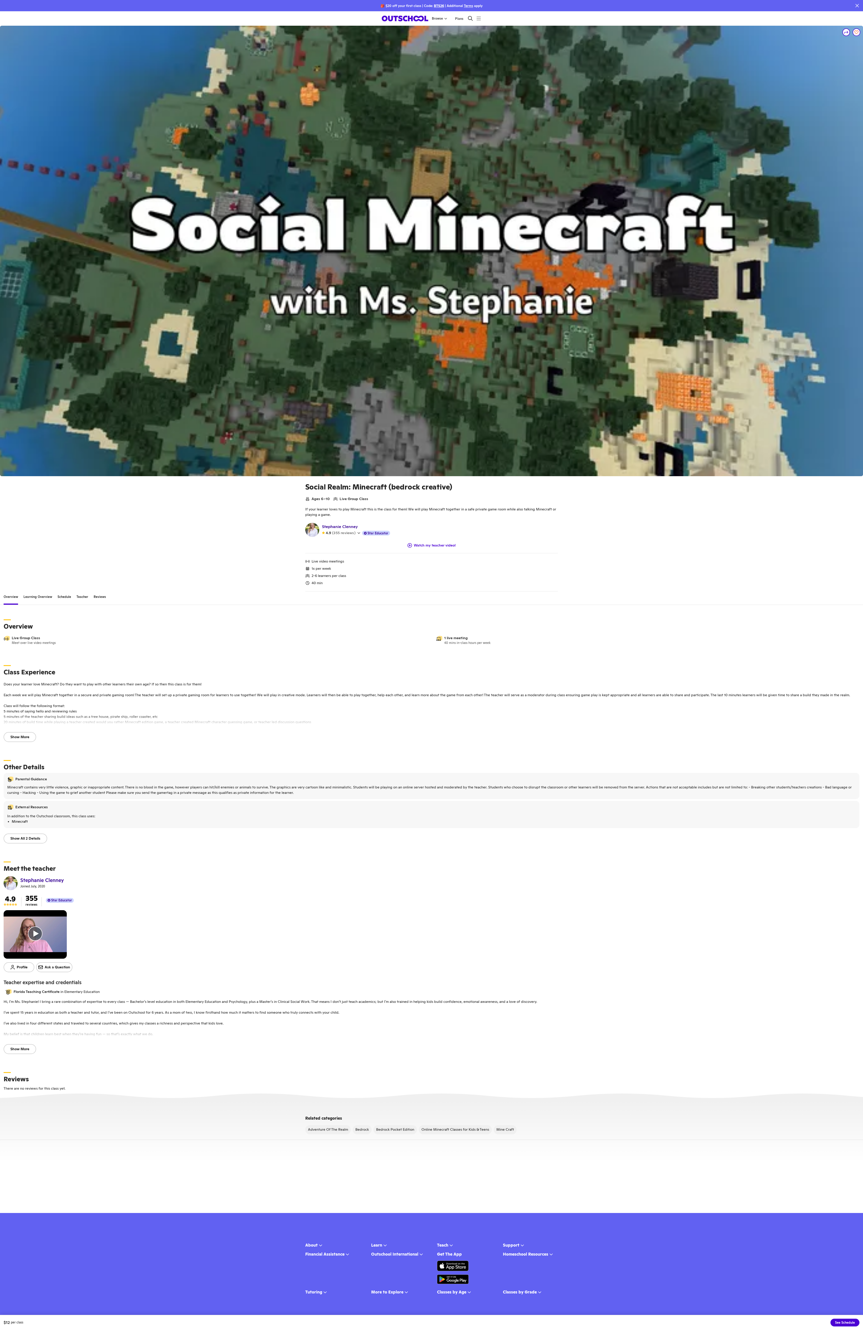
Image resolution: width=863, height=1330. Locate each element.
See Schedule (845, 1323)
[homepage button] (405, 18)
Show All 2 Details (25, 838)
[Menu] (478, 18)
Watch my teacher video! (435, 545)
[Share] (846, 32)
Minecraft (20, 821)
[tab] (11, 596)
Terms (468, 6)
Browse (437, 18)
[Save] (856, 32)
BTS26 (439, 6)
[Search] (470, 18)
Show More (19, 737)
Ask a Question (57, 967)
